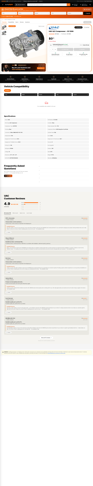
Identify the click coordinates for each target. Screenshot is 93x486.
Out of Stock (87, 22)
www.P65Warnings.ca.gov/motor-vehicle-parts (56, 353)
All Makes (7, 90)
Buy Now (83, 49)
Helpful (9, 232)
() (58, 33)
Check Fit (88, 13)
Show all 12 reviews (45, 337)
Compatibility (11, 22)
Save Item (87, 27)
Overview (4, 22)
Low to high (29, 213)
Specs (17, 22)
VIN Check (87, 9)
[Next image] (43, 43)
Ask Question (79, 27)
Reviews (22, 22)
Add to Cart (66, 49)
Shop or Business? (84, 1)
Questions (27, 22)
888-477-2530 (9, 16)
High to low (22, 213)
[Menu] (3, 5)
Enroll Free (40, 68)
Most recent (15, 213)
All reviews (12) (7, 213)
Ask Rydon (9, 175)
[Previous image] (9, 43)
